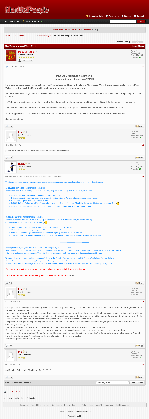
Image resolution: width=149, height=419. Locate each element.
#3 (143, 176)
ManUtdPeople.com (83, 411)
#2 (143, 145)
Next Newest (23, 382)
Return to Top (69, 405)
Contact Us (23, 405)
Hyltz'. (60, 176)
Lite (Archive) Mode (85, 405)
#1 (143, 66)
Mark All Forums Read (104, 405)
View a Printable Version (15, 392)
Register (36, 21)
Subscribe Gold (96, 16)
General (21, 36)
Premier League (44, 36)
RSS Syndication (123, 405)
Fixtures (127, 16)
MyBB (79, 416)
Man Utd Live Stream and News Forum (46, 405)
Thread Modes (137, 46)
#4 (143, 302)
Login (27, 21)
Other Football (31, 36)
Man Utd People (10, 36)
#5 (143, 364)
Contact (140, 16)
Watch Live (114, 16)
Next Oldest (11, 382)
